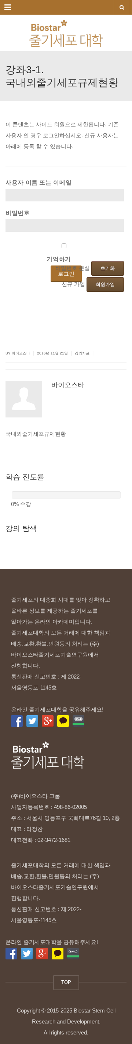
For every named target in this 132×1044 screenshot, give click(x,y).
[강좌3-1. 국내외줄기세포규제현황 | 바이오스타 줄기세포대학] (66, 33)
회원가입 (105, 284)
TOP (66, 982)
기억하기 (59, 259)
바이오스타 (67, 385)
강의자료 (82, 353)
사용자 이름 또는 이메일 (39, 182)
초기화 (107, 268)
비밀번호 (18, 213)
